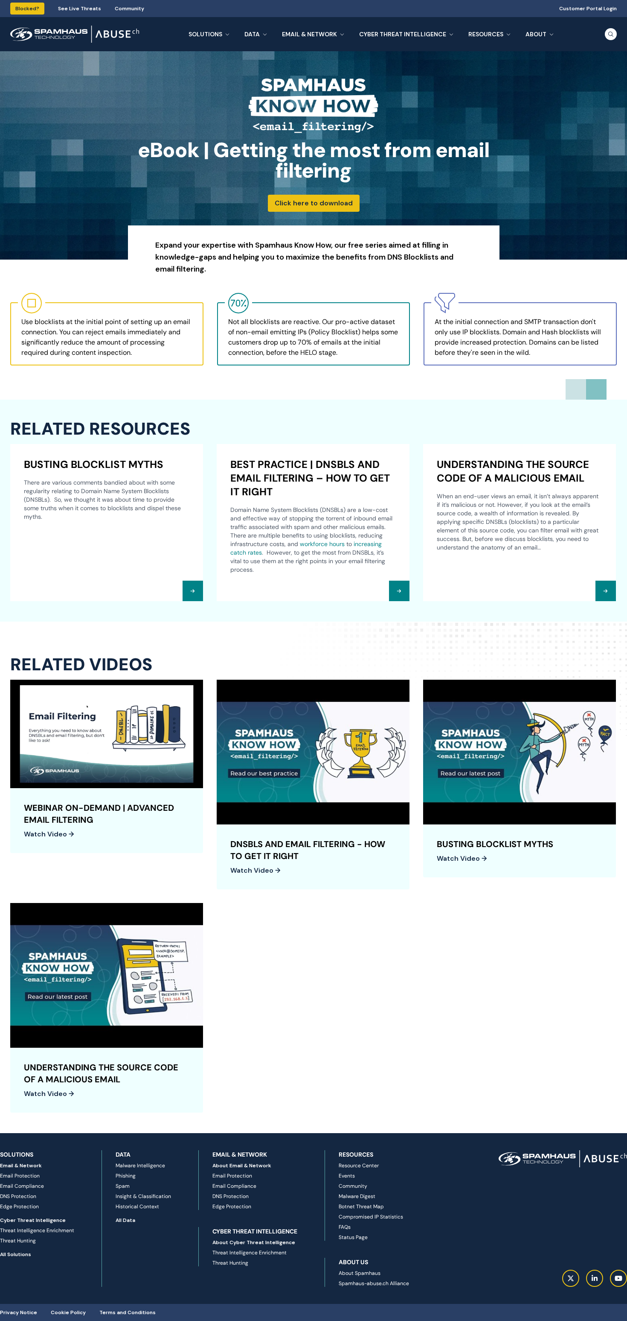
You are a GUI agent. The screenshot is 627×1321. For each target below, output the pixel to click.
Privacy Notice (18, 1312)
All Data (125, 1220)
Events (347, 1175)
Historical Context (137, 1206)
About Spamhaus (359, 1273)
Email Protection (20, 1175)
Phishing (126, 1175)
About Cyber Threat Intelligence (253, 1242)
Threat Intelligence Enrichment (37, 1230)
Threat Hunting (18, 1240)
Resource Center (359, 1165)
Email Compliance (22, 1186)
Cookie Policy (68, 1312)
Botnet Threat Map (361, 1206)
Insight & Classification (143, 1196)
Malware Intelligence (140, 1165)
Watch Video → (49, 834)
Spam (123, 1186)
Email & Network (21, 1165)
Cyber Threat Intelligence (33, 1220)
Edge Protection (19, 1206)
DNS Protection (18, 1196)
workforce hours (322, 544)
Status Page (353, 1237)
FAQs (345, 1227)
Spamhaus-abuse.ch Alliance (374, 1283)
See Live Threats (79, 8)
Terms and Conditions (127, 1312)
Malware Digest (357, 1196)
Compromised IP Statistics (371, 1216)
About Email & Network (241, 1165)
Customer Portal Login (588, 8)
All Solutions (15, 1254)
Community (129, 8)
